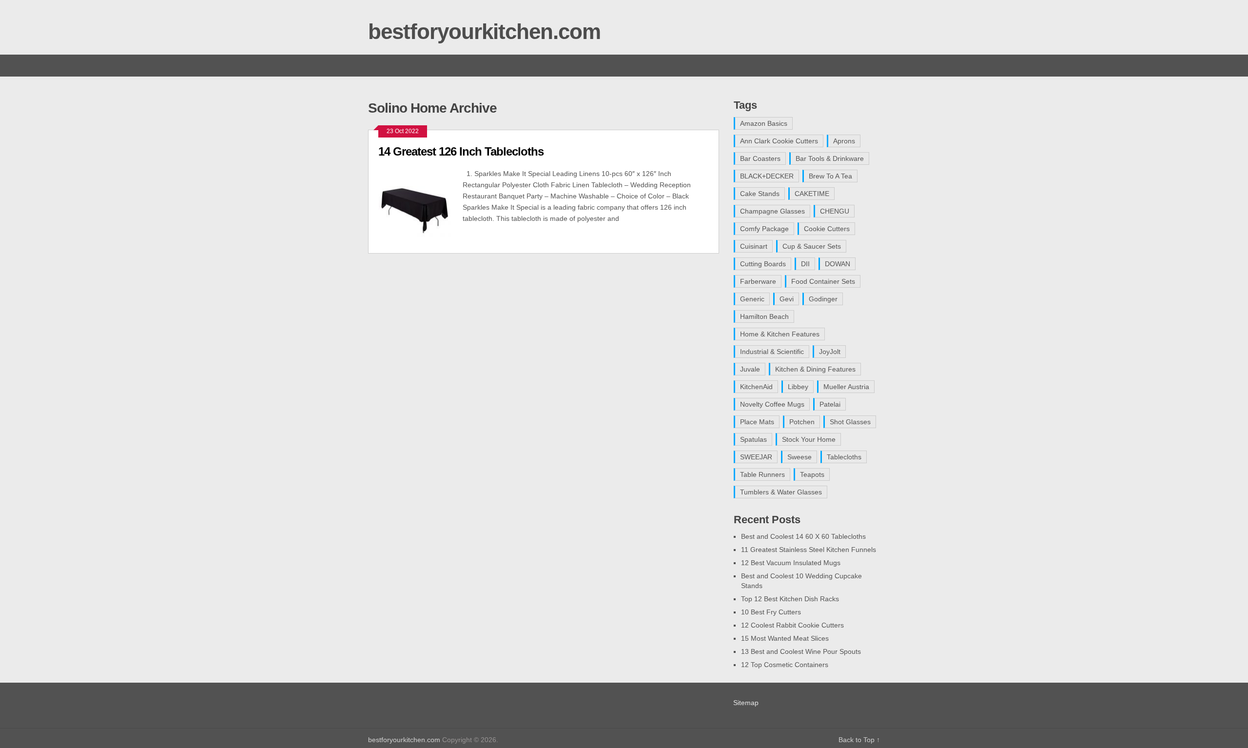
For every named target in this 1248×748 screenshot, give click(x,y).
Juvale (750, 369)
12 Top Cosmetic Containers (784, 665)
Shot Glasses (850, 422)
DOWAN (837, 264)
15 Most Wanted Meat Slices (785, 638)
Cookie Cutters (827, 229)
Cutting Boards (763, 264)
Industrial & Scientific (772, 351)
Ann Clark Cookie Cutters (779, 141)
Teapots (812, 474)
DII (805, 264)
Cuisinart (753, 246)
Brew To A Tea (830, 176)
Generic (752, 299)
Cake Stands (760, 193)
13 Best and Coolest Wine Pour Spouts (801, 651)
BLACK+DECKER (767, 176)
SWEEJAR (756, 457)
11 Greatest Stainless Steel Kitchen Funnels (808, 549)
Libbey (798, 387)
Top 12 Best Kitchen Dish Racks (790, 599)
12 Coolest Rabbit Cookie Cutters (792, 625)
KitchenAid (756, 387)
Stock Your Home (809, 439)
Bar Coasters (760, 158)
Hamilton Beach (764, 316)
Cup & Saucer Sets (811, 246)
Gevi (787, 299)
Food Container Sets (823, 281)
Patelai (829, 404)
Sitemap (746, 703)
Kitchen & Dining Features (815, 369)
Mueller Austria (846, 387)
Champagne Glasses (772, 211)
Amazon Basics (763, 123)
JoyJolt (829, 351)
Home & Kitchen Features (779, 334)
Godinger (823, 299)
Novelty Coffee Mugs (772, 404)
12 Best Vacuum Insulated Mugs (790, 563)
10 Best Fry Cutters (771, 612)
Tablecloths (844, 457)
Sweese (799, 457)
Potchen (802, 422)
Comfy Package (764, 229)
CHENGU (834, 211)
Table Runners (762, 474)
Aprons (844, 141)
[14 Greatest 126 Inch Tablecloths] (420, 205)
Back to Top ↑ (859, 740)
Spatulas (753, 439)
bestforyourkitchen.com (484, 31)
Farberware (758, 281)
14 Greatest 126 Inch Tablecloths (461, 151)
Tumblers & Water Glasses (781, 492)
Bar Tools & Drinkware (830, 158)
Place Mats (757, 422)
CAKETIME (812, 193)
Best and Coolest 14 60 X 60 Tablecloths (803, 536)
